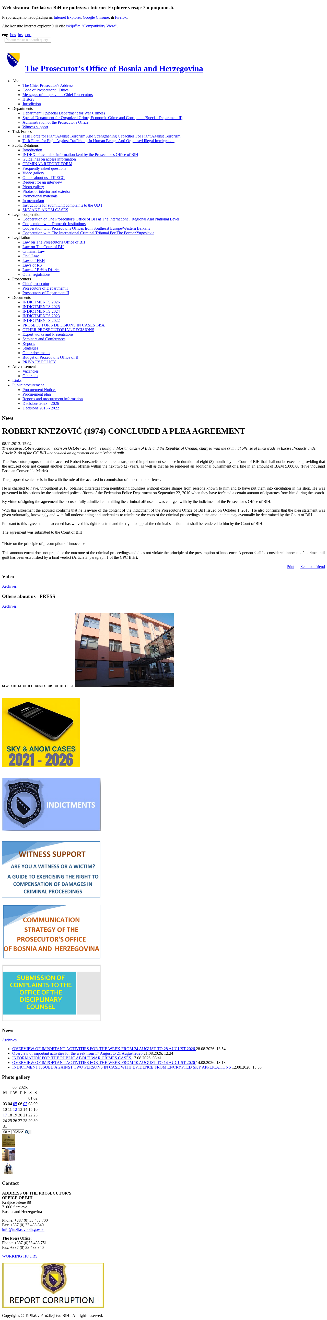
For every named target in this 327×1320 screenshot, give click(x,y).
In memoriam (33, 200)
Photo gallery (33, 187)
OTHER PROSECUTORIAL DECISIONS (58, 330)
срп (28, 35)
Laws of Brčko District (41, 270)
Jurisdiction (31, 104)
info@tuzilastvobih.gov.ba (23, 1229)
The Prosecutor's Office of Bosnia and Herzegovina (114, 68)
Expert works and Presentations (47, 334)
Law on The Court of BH (43, 247)
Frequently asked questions (44, 168)
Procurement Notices (39, 389)
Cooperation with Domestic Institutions (54, 223)
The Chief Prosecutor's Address (47, 85)
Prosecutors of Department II (45, 293)
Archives (9, 586)
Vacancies (30, 371)
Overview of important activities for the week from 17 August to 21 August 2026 (78, 1053)
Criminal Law (33, 251)
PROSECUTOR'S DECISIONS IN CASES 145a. (63, 325)
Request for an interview (42, 182)
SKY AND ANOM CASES (45, 210)
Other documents (36, 353)
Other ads (30, 376)
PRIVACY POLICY (39, 362)
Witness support (35, 127)
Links (16, 380)
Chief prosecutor (35, 283)
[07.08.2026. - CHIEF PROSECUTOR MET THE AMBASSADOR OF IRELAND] (8, 1173)
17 (5, 1115)
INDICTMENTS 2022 (41, 320)
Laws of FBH (33, 260)
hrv (20, 35)
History (28, 99)
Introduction (32, 150)
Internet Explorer (67, 17)
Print (290, 566)
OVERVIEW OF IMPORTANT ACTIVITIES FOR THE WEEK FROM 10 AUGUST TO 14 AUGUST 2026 (104, 1062)
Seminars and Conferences (43, 339)
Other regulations (36, 274)
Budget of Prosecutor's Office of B (50, 357)
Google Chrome (96, 17)
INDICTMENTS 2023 (41, 316)
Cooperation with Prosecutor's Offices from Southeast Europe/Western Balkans (86, 228)
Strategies (30, 348)
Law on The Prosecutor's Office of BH (53, 242)
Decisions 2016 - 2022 (40, 408)
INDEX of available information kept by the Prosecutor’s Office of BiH (80, 154)
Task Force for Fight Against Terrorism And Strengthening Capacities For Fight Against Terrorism (101, 136)
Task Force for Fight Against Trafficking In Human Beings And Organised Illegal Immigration (98, 141)
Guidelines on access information (49, 159)
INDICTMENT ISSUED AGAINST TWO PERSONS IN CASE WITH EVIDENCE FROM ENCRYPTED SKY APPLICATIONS (122, 1067)
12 (15, 1109)
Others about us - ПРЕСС (43, 177)
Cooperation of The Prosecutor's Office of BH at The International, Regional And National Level (100, 219)
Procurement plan (36, 394)
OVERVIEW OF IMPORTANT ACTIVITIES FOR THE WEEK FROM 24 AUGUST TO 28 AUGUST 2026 (104, 1049)
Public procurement (28, 385)
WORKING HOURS (20, 1256)
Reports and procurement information (52, 399)
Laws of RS (32, 265)
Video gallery (33, 173)
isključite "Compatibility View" (91, 26)
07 (25, 1104)
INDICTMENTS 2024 (41, 311)
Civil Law (30, 256)
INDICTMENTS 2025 (41, 306)
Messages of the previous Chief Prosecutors (57, 94)
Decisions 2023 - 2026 (40, 403)
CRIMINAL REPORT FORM (47, 164)
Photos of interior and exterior (46, 191)
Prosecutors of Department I (45, 288)
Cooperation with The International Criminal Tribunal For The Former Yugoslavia (88, 233)
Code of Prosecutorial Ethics (45, 90)
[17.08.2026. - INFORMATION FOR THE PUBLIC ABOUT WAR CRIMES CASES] (8, 1146)
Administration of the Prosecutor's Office (55, 122)
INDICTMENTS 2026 (41, 302)
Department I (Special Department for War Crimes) (63, 113)
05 (15, 1104)
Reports (28, 343)
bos (13, 35)
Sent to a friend (312, 566)
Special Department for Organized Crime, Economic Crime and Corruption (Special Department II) (102, 117)
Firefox (121, 17)
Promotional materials (39, 196)
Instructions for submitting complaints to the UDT (62, 205)
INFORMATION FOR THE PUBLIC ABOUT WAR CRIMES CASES (72, 1058)
